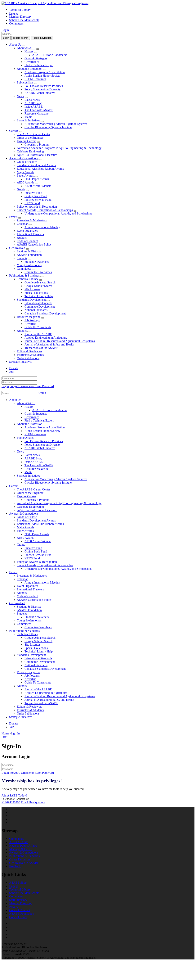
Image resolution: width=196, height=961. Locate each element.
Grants (21, 189)
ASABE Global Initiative (39, 92)
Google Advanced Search (40, 282)
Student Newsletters (36, 261)
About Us (15, 44)
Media (28, 117)
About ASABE (26, 48)
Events (13, 217)
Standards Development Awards (36, 165)
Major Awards (25, 172)
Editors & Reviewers (29, 351)
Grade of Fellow (27, 161)
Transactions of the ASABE (41, 348)
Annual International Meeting (42, 227)
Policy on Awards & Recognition (37, 206)
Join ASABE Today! (14, 795)
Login (5, 30)
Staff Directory (18, 899)
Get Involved (17, 248)
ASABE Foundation (29, 254)
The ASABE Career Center (33, 134)
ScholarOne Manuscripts (24, 20)
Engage (13, 13)
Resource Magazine (36, 113)
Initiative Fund (33, 192)
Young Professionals (29, 265)
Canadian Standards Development (45, 313)
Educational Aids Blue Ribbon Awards (40, 168)
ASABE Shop (18, 882)
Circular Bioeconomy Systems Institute (48, 127)
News (20, 96)
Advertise (30, 323)
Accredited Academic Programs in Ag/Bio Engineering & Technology (59, 148)
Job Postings (32, 320)
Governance (31, 61)
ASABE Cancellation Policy (34, 244)
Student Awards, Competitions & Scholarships (45, 210)
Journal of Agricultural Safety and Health (49, 344)
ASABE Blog (33, 103)
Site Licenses (32, 289)
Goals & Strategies (35, 58)
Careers (13, 130)
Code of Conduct (27, 241)
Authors (22, 237)
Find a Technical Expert (38, 65)
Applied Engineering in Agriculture (45, 337)
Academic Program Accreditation (44, 72)
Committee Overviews (38, 272)
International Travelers (30, 234)
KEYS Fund (32, 203)
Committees (16, 23)
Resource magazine (28, 316)
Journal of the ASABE (38, 334)
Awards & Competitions (23, 158)
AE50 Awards (25, 182)
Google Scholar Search (38, 285)
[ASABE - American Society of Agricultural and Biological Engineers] (45, 3)
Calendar (22, 223)
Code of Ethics (18, 917)
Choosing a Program (36, 144)
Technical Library (20, 9)
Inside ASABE (33, 106)
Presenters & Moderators (32, 220)
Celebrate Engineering (30, 151)
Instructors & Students (30, 354)
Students (22, 258)
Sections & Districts (29, 251)
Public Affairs (25, 82)
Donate (13, 368)
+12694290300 (11, 802)
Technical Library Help (38, 296)
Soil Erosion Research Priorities (43, 86)
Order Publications (28, 358)
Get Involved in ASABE (24, 862)
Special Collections (36, 292)
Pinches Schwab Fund (37, 199)
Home (5, 733)
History (28, 51)
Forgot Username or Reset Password (32, 386)
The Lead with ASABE (38, 110)
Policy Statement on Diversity (42, 89)
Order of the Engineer (30, 137)
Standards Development (31, 299)
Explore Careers (26, 141)
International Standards (38, 303)
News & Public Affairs (23, 845)
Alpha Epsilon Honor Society (42, 75)
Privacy (13, 906)
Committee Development (39, 306)
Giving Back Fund (35, 196)
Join (11, 371)
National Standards (35, 310)
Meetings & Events (20, 849)
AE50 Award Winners (37, 185)
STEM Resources (35, 79)
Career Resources (19, 859)
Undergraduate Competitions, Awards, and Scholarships (58, 213)
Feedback (15, 866)
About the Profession (29, 68)
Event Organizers (27, 230)
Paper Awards (25, 175)
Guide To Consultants (37, 327)
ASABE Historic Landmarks (49, 54)
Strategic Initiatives (28, 120)
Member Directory (20, 16)
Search (42, 393)
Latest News (32, 99)
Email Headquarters (33, 802)
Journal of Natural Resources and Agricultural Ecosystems (59, 341)
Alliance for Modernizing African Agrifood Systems (55, 123)
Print (4, 736)
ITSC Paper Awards (36, 179)
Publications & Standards (24, 275)
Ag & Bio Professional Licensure (37, 154)
